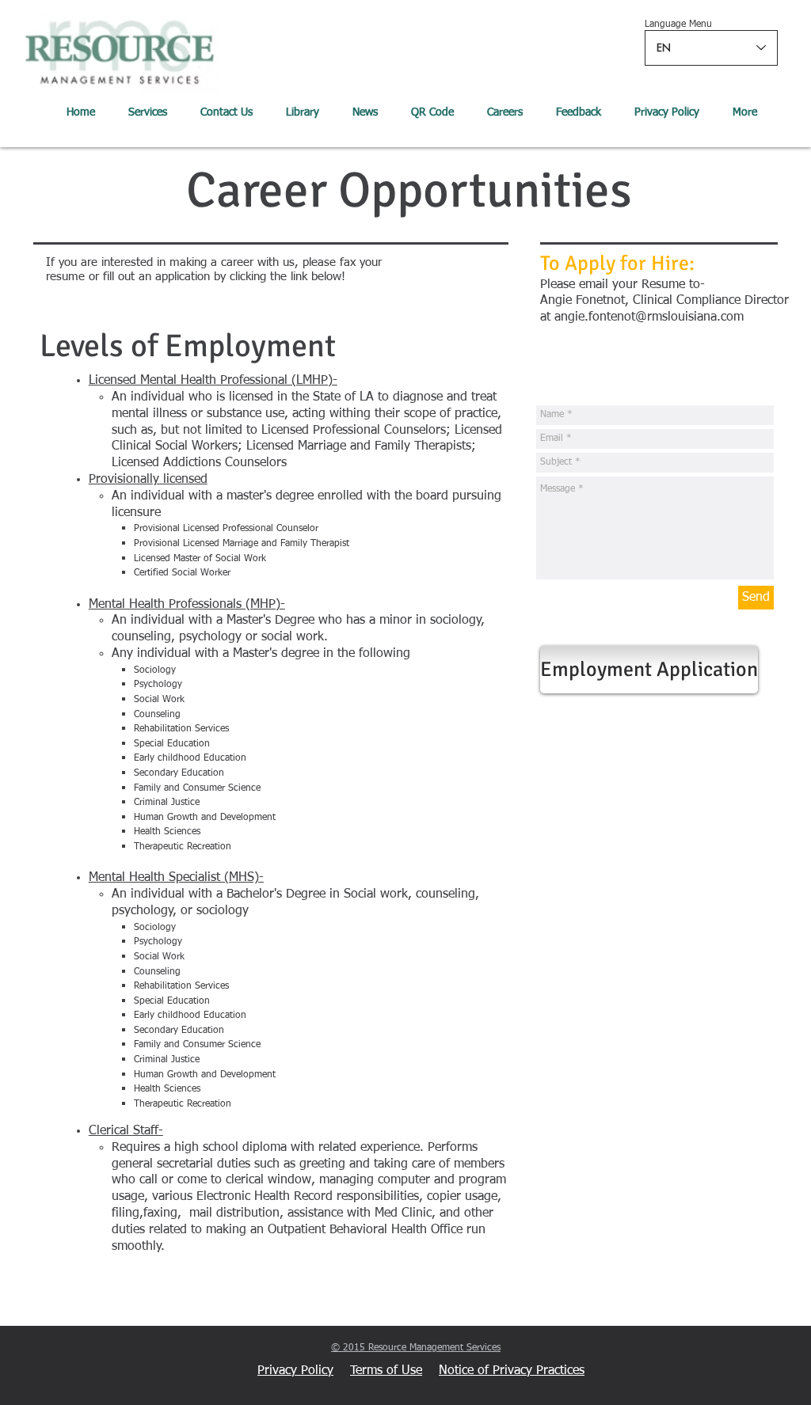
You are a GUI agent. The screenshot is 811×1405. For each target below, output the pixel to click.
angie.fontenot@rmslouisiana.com (649, 317)
